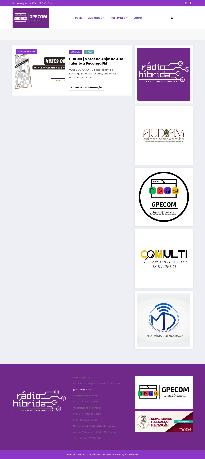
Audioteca (95, 18)
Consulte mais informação (86, 87)
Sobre (137, 18)
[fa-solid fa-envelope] (190, 3)
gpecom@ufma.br (83, 389)
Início (79, 18)
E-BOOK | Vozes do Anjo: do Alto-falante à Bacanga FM (97, 61)
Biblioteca (75, 52)
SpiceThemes (131, 454)
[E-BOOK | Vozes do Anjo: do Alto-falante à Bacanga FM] (40, 70)
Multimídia (118, 18)
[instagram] (186, 3)
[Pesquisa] (172, 18)
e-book (89, 52)
